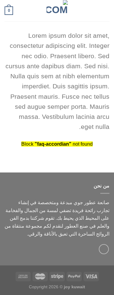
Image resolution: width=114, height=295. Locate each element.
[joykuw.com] (57, 10)
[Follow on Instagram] (104, 249)
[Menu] (105, 10)
